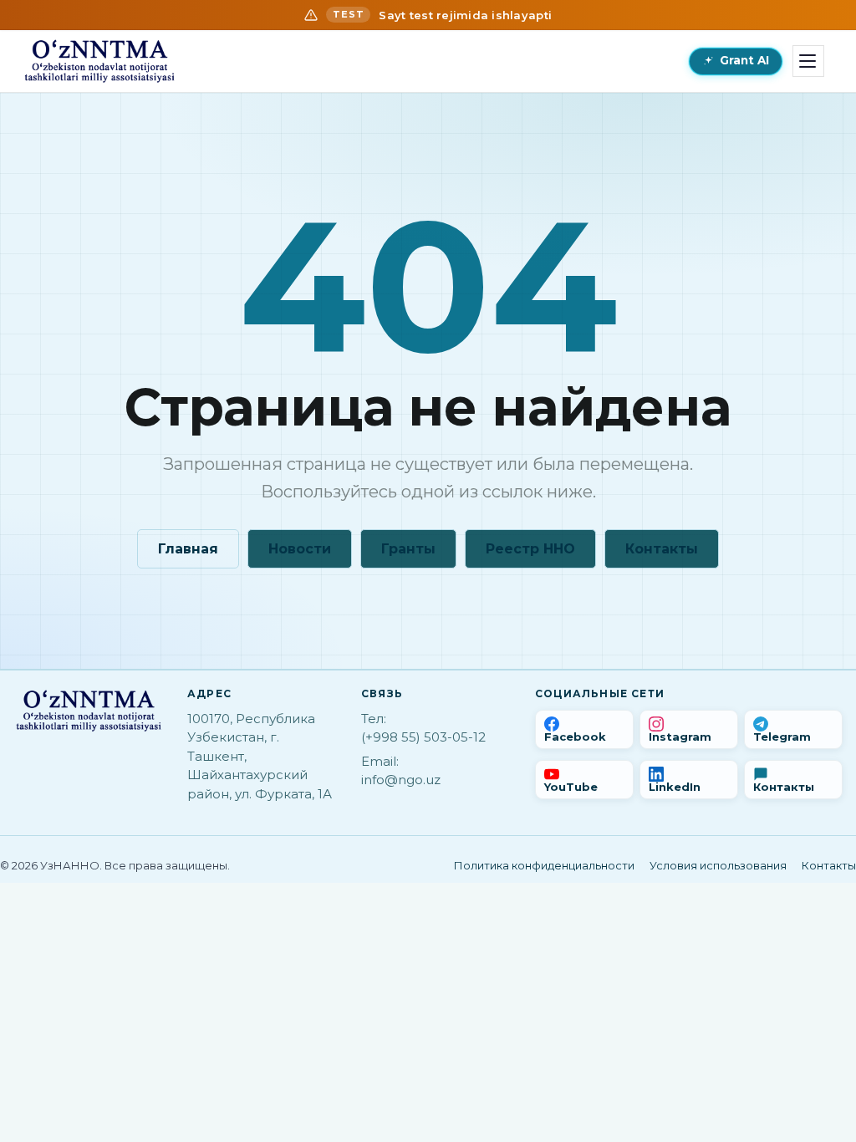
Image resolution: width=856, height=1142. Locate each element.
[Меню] (808, 61)
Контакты (661, 549)
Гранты (408, 549)
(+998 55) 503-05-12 (423, 737)
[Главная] (99, 61)
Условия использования (718, 865)
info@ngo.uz (401, 780)
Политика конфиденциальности (544, 865)
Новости (299, 549)
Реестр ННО (530, 549)
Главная (188, 549)
